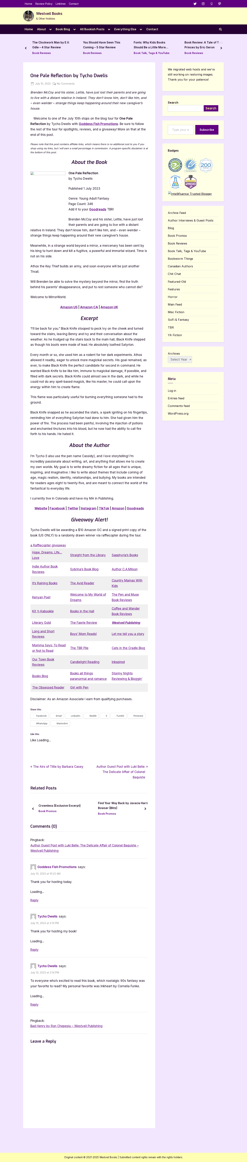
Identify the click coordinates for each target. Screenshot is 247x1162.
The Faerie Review (83, 622)
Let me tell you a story (128, 634)
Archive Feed (177, 213)
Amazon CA (89, 307)
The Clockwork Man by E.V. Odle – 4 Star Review (51, 45)
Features (174, 289)
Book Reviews (41, 53)
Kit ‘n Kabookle (43, 611)
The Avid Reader (82, 583)
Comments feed (179, 406)
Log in (172, 390)
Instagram (88, 508)
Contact (73, 3)
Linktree (61, 3)
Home (28, 3)
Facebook (57, 508)
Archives (174, 353)
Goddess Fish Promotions (98, 124)
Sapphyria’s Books (125, 555)
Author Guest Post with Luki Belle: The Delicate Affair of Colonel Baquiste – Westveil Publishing (84, 848)
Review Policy (43, 3)
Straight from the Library (88, 555)
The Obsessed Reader (48, 687)
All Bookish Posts (92, 29)
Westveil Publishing (126, 622)
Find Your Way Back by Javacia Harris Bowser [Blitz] (123, 806)
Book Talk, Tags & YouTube (152, 53)
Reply (34, 900)
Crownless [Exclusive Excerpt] (59, 805)
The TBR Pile (79, 648)
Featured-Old (177, 281)
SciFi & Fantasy (178, 319)
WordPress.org (178, 413)
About (41, 29)
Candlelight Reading (84, 662)
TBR (171, 327)
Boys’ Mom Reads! (83, 634)
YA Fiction (175, 335)
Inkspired (118, 662)
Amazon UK (109, 307)
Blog (171, 228)
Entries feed (176, 398)
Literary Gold (41, 622)
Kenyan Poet (41, 597)
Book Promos (47, 811)
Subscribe (207, 129)
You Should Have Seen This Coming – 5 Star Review (101, 45)
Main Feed (175, 304)
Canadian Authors (180, 266)
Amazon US (69, 307)
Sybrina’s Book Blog (84, 569)
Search (173, 102)
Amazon (118, 508)
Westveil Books (49, 13)
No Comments (66, 84)
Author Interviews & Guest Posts (190, 220)
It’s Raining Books (45, 583)
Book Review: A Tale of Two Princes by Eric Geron (203, 45)
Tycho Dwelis (47, 916)
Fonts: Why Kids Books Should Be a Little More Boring (150, 45)
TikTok (104, 508)
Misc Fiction (176, 312)
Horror (173, 297)
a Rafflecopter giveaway (48, 545)
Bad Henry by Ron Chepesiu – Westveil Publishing (66, 1026)
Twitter (72, 508)
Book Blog (63, 29)
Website (41, 508)
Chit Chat (174, 274)
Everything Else (125, 29)
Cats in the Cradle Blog (128, 648)
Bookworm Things (180, 258)
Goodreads (97, 209)
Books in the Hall (82, 611)
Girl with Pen (79, 687)
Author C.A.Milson (125, 569)
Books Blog (40, 676)
